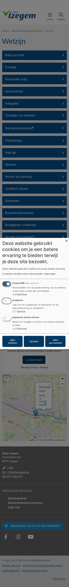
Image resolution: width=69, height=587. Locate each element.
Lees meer (49, 273)
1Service (18, 311)
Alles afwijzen (12, 341)
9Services (19, 328)
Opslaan (34, 341)
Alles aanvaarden (55, 341)
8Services (19, 294)
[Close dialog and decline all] (66, 240)
